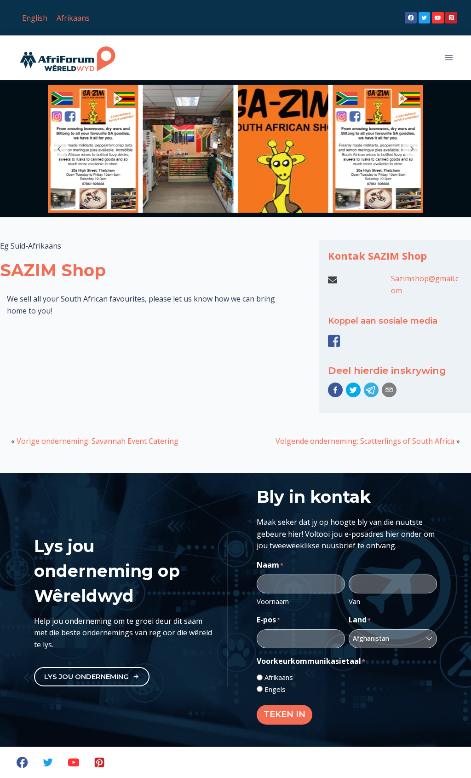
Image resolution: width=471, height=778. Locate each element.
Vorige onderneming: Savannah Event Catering (97, 441)
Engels (275, 689)
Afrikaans (278, 677)
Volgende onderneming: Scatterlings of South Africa (365, 441)
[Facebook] (411, 18)
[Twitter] (425, 18)
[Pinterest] (451, 18)
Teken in (284, 714)
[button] (335, 390)
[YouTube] (438, 18)
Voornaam (273, 601)
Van (354, 601)
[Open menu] (448, 58)
